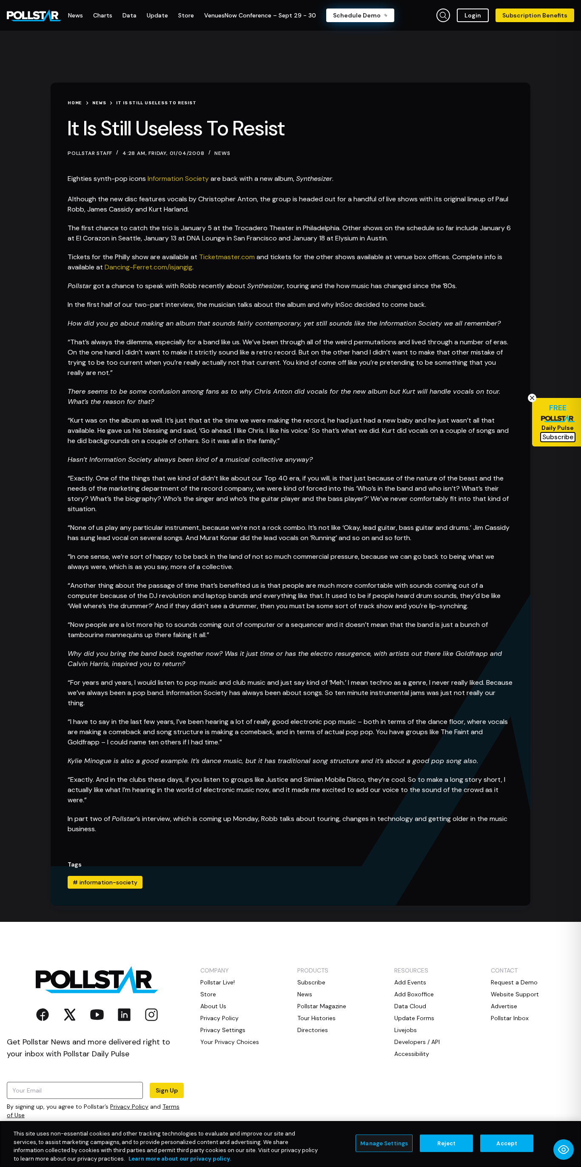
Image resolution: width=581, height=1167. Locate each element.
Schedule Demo (357, 15)
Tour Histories (316, 1018)
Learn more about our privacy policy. (179, 1158)
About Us (213, 1006)
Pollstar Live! (217, 982)
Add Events (410, 982)
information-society (105, 882)
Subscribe (311, 982)
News (222, 153)
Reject (446, 1143)
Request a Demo (514, 982)
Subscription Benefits (534, 15)
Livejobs (405, 1030)
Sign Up (167, 1090)
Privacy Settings (222, 1030)
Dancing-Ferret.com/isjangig (148, 267)
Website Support (515, 994)
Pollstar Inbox (510, 1018)
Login (472, 15)
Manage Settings (384, 1143)
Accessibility (411, 1054)
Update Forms (414, 1018)
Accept (506, 1143)
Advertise (504, 1006)
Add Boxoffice (414, 994)
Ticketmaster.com (227, 256)
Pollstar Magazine (321, 1006)
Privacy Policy (129, 1106)
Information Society (178, 178)
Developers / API (417, 1042)
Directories (312, 1030)
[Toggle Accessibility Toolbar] (564, 1149)
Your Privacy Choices (229, 1042)
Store (208, 994)
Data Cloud (410, 1006)
